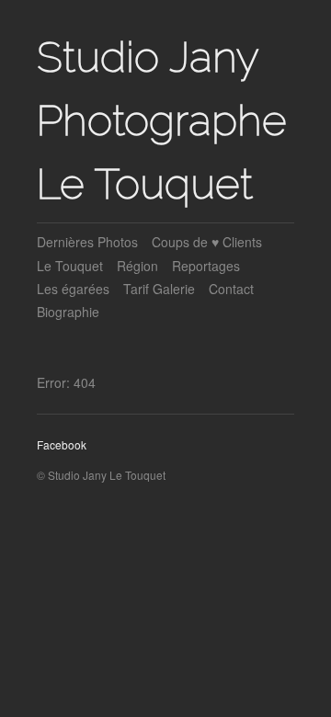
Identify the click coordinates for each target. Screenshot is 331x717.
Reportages (206, 265)
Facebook (61, 444)
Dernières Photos (87, 242)
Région (137, 265)
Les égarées (73, 288)
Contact (231, 288)
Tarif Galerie (159, 288)
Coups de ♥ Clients (207, 242)
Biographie (68, 311)
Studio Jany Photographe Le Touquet (162, 120)
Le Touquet (70, 265)
